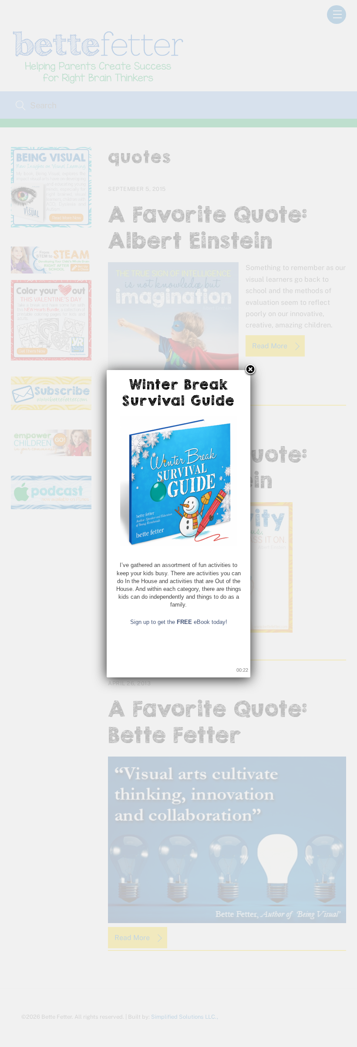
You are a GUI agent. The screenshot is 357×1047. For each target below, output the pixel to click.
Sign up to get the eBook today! (178, 622)
